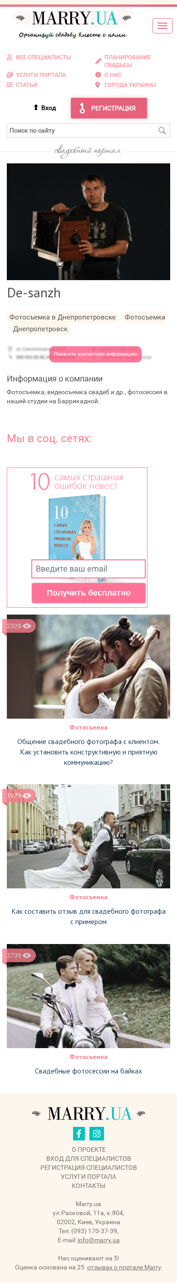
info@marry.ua (99, 1240)
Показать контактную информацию (95, 354)
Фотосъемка (88, 727)
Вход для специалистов (88, 1158)
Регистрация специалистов (88, 1167)
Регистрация (113, 108)
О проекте (89, 1149)
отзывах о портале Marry (124, 1267)
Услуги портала (88, 1176)
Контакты (88, 1185)
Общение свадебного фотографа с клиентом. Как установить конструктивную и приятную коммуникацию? (88, 752)
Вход (48, 107)
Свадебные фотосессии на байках (88, 1070)
